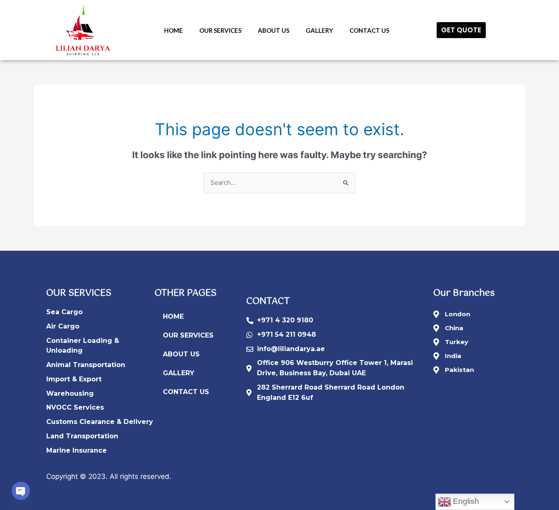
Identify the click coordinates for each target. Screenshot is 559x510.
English (465, 501)
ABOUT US (273, 30)
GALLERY (319, 30)
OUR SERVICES (220, 30)
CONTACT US (369, 30)
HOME (173, 30)
